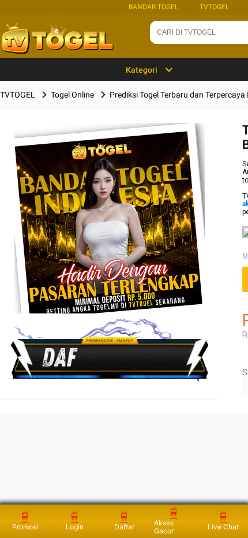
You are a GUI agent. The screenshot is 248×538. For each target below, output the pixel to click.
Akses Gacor (164, 526)
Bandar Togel (153, 7)
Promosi (25, 526)
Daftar (124, 526)
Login (75, 526)
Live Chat (223, 526)
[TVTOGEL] (110, 236)
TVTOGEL (214, 7)
